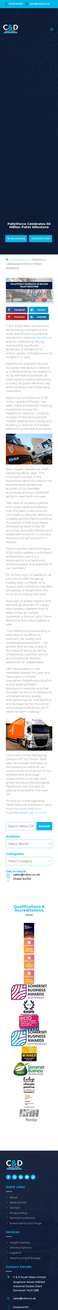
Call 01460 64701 (40, 238)
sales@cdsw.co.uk (39, 4)
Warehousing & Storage (25, 1258)
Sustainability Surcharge (25, 1223)
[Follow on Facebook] (8, 1177)
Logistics (15, 1252)
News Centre (18, 1202)
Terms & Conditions (22, 1218)
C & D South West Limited (29, 1277)
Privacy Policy (18, 1213)
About (14, 1197)
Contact (15, 1207)
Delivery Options (20, 1247)
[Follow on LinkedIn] (20, 1177)
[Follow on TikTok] (33, 1177)
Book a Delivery (16, 238)
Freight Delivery (20, 1242)
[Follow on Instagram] (14, 1177)
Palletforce (44, 337)
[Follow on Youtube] (26, 1177)
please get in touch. (33, 812)
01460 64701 (16, 4)
